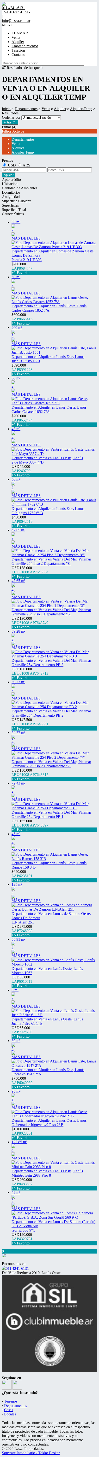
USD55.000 (21, 470)
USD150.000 (30, 774)
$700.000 (22, 268)
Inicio (6, 109)
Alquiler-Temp (81, 109)
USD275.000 (22, 930)
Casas (8, 1410)
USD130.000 (30, 622)
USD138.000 (30, 572)
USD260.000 (22, 1184)
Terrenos (10, 1401)
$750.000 (22, 1082)
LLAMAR (20, 33)
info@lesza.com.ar (16, 21)
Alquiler (18, 42)
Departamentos (26, 109)
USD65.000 (22, 1032)
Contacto (18, 55)
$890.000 (22, 369)
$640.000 (22, 876)
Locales (10, 1414)
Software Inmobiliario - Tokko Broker (31, 1453)
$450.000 (22, 521)
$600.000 (22, 319)
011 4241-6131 (17, 1268)
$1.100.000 (22, 1133)
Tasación (18, 50)
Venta (16, 37)
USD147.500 (30, 724)
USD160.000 (30, 673)
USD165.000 (30, 825)
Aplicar (8, 175)
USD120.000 (22, 1239)
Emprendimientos (25, 46)
